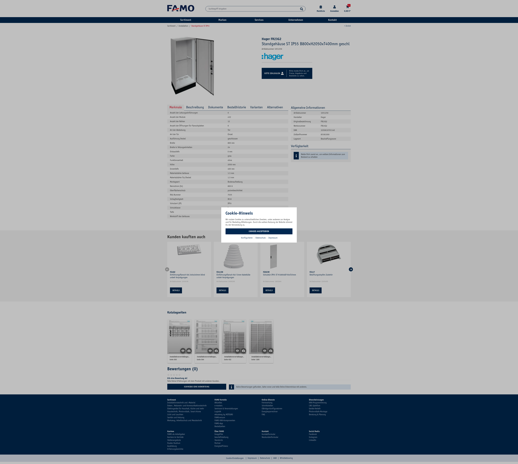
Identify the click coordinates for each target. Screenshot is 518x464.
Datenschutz (260, 238)
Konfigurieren (247, 238)
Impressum (272, 238)
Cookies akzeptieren (259, 231)
